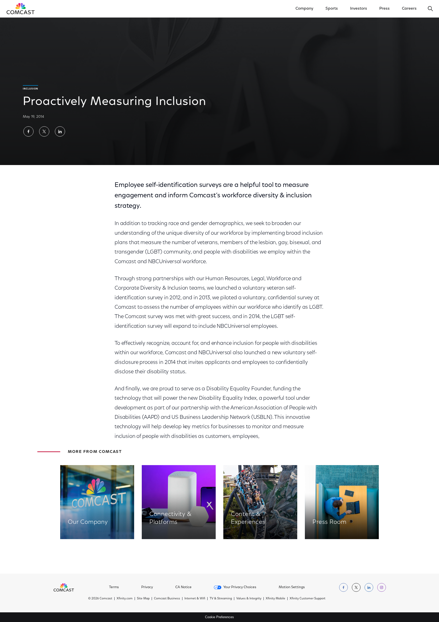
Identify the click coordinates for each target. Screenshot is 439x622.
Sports (331, 9)
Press (384, 9)
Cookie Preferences (219, 617)
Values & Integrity (248, 598)
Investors (358, 9)
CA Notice (183, 587)
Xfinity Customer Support (307, 598)
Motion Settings (292, 587)
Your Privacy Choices (239, 587)
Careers (409, 9)
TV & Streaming (221, 598)
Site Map (143, 598)
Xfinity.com (125, 598)
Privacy (147, 587)
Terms (114, 587)
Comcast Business (167, 598)
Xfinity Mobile (275, 598)
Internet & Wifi (194, 598)
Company (304, 9)
